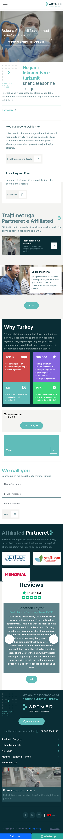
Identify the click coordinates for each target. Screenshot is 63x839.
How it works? (9, 762)
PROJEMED (54, 828)
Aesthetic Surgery (12, 739)
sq (53, 815)
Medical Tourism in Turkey (16, 756)
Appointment (33, 721)
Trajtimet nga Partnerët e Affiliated (25, 41)
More (9, 450)
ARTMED (7, 750)
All (30, 305)
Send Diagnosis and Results (19, 159)
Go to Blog (29, 425)
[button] (53, 639)
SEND (5, 514)
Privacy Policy (35, 828)
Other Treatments (11, 745)
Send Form (12, 195)
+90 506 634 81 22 (49, 731)
